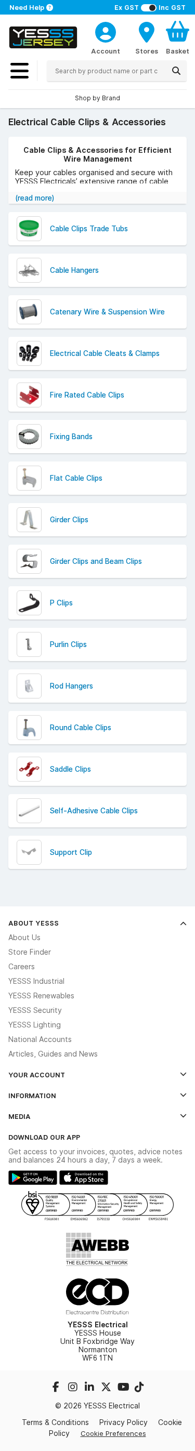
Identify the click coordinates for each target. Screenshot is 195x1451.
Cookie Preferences (113, 1433)
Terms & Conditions (55, 1422)
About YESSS (33, 923)
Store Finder (29, 952)
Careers (21, 966)
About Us (24, 937)
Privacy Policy (123, 1422)
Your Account (36, 1075)
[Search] (176, 70)
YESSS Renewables (41, 996)
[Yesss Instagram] (74, 1388)
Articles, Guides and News (53, 1054)
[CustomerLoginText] (105, 31)
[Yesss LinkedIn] (90, 1388)
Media (19, 1116)
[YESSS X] (107, 1388)
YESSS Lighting (34, 1025)
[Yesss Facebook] (57, 1388)
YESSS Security (35, 1010)
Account (105, 51)
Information (32, 1095)
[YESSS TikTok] (139, 1388)
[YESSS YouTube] (123, 1388)
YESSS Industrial (36, 981)
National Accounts (40, 1039)
